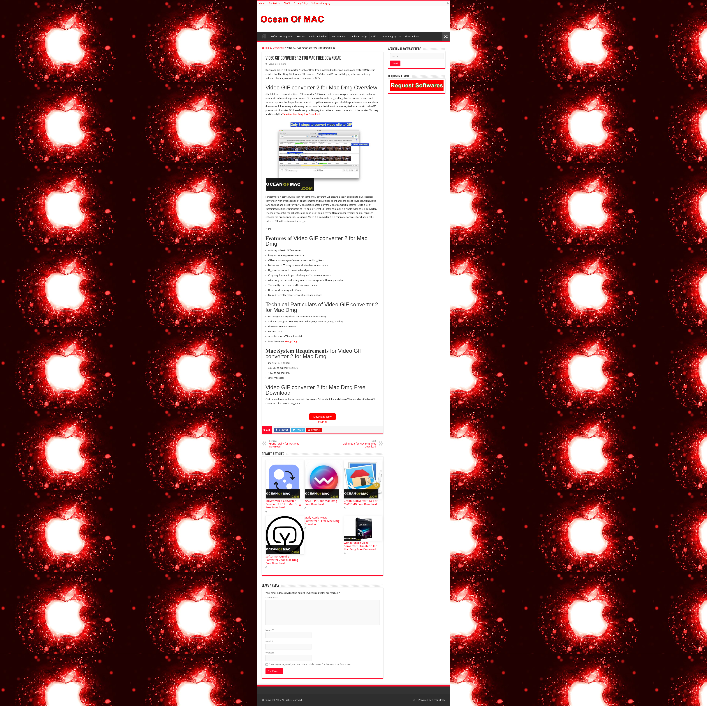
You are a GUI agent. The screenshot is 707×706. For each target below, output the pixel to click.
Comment (271, 597)
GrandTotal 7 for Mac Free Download (284, 444)
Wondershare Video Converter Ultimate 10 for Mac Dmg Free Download (360, 546)
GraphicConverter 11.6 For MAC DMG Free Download (361, 502)
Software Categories (282, 36)
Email (269, 641)
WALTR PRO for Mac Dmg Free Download (321, 502)
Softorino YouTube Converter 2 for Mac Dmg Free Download (281, 560)
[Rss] (448, 3)
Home (264, 36)
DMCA (287, 3)
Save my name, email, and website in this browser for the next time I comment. (310, 664)
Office (374, 36)
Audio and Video (318, 36)
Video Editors (412, 36)
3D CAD (301, 36)
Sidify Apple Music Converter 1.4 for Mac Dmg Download (322, 521)
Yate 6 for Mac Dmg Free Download (301, 114)
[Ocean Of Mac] (292, 18)
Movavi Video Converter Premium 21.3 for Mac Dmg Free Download (283, 504)
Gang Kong (291, 341)
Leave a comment (277, 64)
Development (338, 36)
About (262, 3)
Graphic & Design (358, 36)
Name (269, 630)
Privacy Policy (301, 3)
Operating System (391, 36)
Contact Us (274, 3)
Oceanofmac (438, 700)
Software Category (320, 3)
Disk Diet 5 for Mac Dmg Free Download (359, 444)
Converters (278, 47)
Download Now (322, 416)
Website (269, 653)
